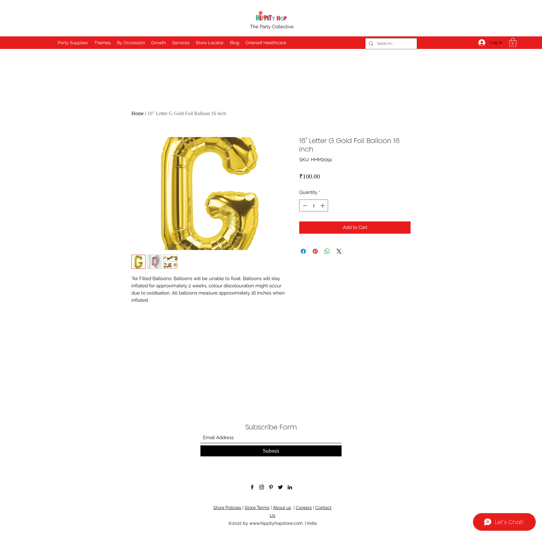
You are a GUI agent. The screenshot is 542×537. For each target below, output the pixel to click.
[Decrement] (304, 205)
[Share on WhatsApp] (327, 251)
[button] (513, 42)
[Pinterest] (271, 487)
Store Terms (257, 507)
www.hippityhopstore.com (276, 523)
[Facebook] (252, 487)
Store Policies (227, 507)
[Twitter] (280, 487)
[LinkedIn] (290, 487)
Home (137, 113)
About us (282, 507)
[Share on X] (339, 251)
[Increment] (323, 205)
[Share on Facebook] (303, 251)
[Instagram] (261, 487)
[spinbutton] (314, 205)
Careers (304, 507)
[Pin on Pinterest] (315, 251)
